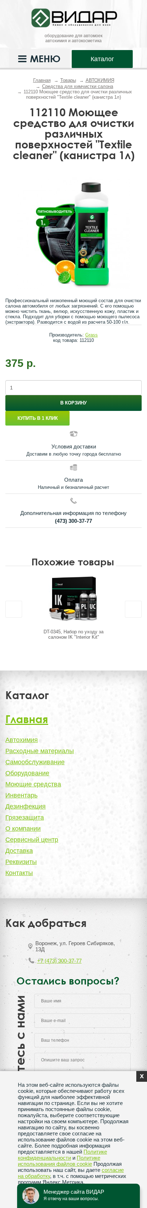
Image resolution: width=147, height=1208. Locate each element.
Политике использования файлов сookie (59, 1161)
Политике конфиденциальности (62, 1155)
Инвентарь (21, 795)
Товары (68, 80)
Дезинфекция (25, 806)
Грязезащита (24, 817)
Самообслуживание (35, 762)
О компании (23, 828)
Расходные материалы (39, 751)
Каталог (102, 59)
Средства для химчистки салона (77, 86)
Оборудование (27, 773)
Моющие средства (33, 784)
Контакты (19, 872)
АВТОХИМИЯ (100, 80)
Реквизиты (21, 861)
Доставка (19, 850)
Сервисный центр (31, 839)
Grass (91, 335)
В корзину (73, 403)
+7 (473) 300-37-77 (59, 961)
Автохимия (21, 739)
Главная (42, 80)
